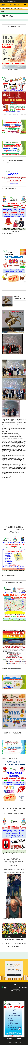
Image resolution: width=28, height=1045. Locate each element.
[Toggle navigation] (25, 5)
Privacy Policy (9, 1042)
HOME (2, 11)
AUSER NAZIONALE (14, 1039)
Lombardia (10, 1)
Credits (20, 1042)
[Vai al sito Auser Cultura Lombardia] (14, 8)
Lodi (14, 1)
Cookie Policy (15, 1042)
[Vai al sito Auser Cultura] (14, 969)
